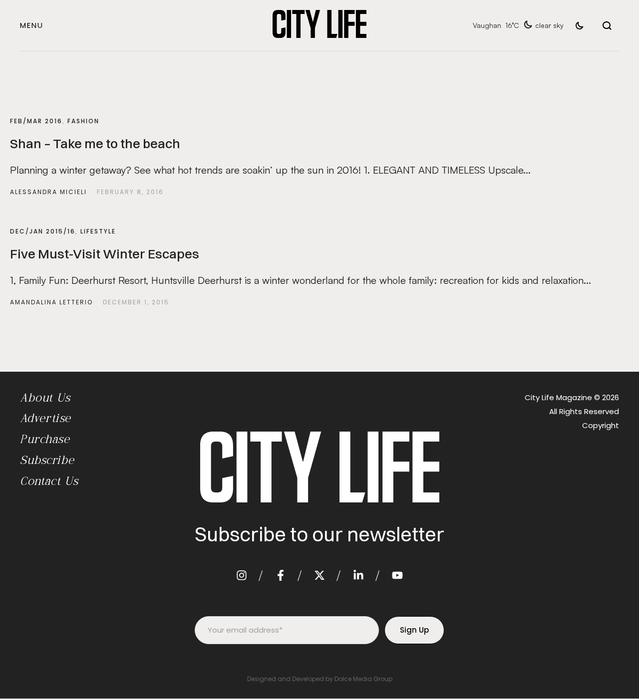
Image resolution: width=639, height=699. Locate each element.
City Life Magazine (558, 397)
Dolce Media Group (363, 679)
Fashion (83, 121)
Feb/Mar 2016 (36, 121)
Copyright (600, 425)
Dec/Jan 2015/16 (42, 231)
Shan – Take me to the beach (95, 144)
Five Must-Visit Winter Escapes (104, 254)
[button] (31, 25)
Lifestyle (98, 231)
